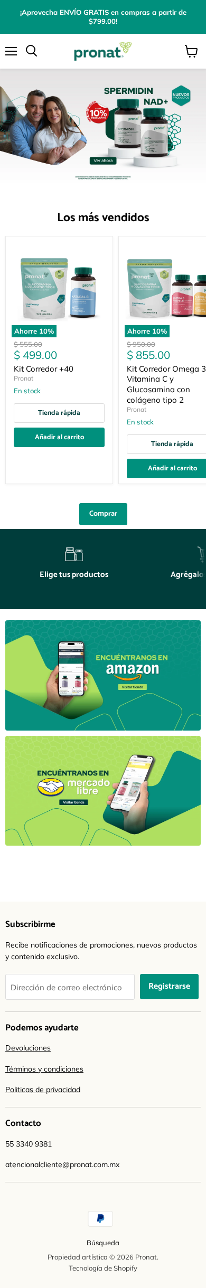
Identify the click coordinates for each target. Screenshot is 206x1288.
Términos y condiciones (44, 1069)
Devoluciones (28, 1048)
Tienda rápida (59, 413)
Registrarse (169, 986)
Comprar (103, 514)
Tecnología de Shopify (103, 1268)
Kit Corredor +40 (43, 369)
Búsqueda (103, 1242)
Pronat (23, 378)
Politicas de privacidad (42, 1089)
